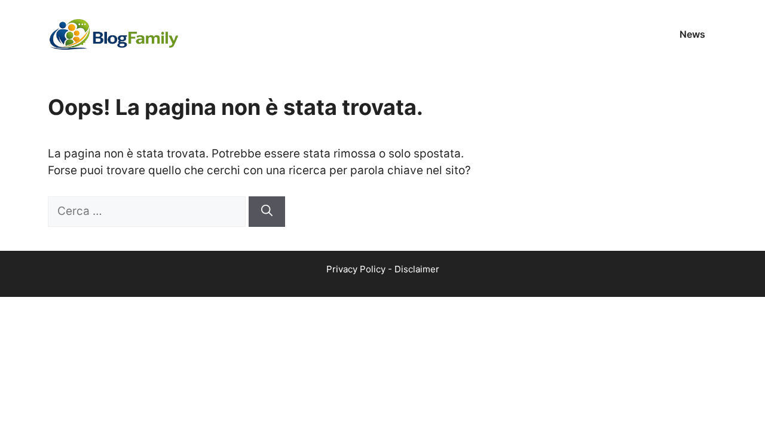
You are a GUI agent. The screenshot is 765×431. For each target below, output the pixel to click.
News (692, 34)
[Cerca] (267, 211)
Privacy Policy (355, 269)
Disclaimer (416, 269)
